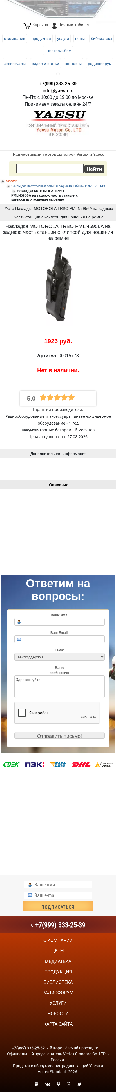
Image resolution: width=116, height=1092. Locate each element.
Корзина (40, 24)
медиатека (58, 961)
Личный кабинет (74, 24)
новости (58, 1013)
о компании (58, 940)
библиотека (58, 982)
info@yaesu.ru (58, 90)
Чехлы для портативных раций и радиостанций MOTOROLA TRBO (59, 186)
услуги (58, 1003)
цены (58, 951)
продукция (58, 971)
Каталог (11, 181)
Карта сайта (58, 1024)
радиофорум (58, 992)
